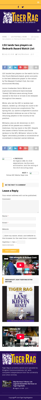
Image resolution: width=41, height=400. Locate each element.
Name (5, 216)
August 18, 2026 (19, 388)
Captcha (5, 241)
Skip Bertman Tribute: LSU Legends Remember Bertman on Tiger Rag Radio (25, 383)
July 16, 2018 (9, 54)
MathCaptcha (11, 245)
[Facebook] (18, 7)
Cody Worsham (23, 54)
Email (5, 222)
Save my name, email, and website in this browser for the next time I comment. (19, 236)
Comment (6, 199)
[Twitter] (23, 7)
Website (5, 229)
